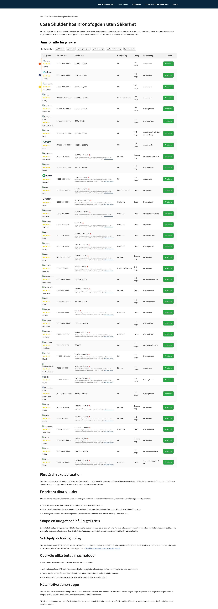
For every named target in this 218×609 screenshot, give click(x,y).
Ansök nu (168, 64)
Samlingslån (131, 49)
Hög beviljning (84, 49)
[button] (114, 4)
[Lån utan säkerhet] (50, 4)
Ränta (77, 55)
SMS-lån (61, 49)
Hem (41, 17)
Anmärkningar (99, 49)
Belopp (60, 55)
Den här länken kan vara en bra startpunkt (102, 548)
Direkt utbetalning (115, 49)
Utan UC (72, 49)
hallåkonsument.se (108, 159)
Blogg (175, 4)
